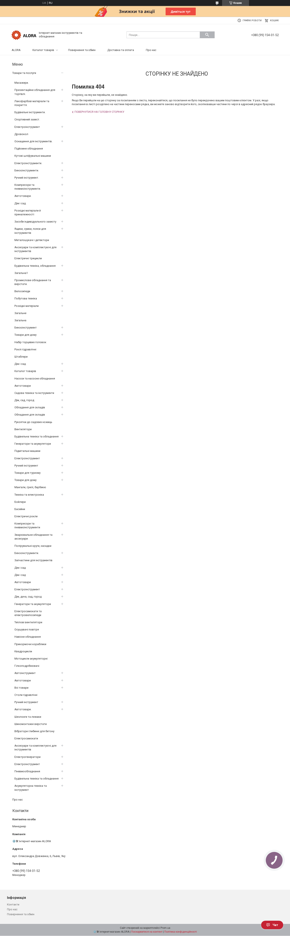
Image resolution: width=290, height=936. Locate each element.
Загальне (20, 313)
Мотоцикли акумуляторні (31, 658)
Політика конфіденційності (180, 931)
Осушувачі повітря (26, 629)
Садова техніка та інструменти (34, 393)
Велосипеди (22, 291)
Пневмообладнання (27, 771)
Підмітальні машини (27, 450)
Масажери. (21, 82)
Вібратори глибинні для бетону (34, 731)
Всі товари (21, 687)
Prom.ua (165, 927)
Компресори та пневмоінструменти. (27, 186)
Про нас (151, 50)
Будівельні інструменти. (29, 112)
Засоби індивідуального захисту (35, 221)
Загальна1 (21, 273)
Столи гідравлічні (25, 694)
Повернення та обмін (82, 50)
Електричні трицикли (28, 258)
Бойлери (20, 501)
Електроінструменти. (28, 163)
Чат (275, 925)
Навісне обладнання (27, 636)
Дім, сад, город (24, 400)
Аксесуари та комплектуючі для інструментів (35, 249)
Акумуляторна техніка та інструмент (30, 787)
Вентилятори (23, 429)
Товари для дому (25, 334)
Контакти (13, 904)
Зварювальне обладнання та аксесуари (33, 536)
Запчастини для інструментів (33, 560)
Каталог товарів (43, 50)
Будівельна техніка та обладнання (36, 436)
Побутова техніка (25, 298)
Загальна (20, 320)
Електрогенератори (27, 756)
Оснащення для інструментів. (33, 141)
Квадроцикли (23, 651)
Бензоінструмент (25, 327)
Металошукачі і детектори (31, 240)
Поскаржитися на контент (146, 931)
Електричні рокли (26, 516)
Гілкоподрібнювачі (26, 665)
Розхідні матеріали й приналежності (27, 212)
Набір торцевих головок (30, 342)
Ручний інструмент (26, 465)
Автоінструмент (25, 673)
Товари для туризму (27, 472)
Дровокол (21, 134)
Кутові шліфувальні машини (32, 155)
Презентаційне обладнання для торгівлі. (34, 91)
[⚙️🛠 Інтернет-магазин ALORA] (24, 34)
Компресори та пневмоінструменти (27, 525)
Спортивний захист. (27, 119)
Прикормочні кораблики (30, 644)
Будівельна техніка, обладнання (35, 265)
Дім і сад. (20, 203)
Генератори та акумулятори (32, 443)
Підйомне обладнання (28, 148)
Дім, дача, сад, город (28, 596)
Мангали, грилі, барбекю (30, 487)
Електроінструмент (27, 126)
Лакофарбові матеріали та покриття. (31, 103)
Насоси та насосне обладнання (34, 378)
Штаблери (21, 356)
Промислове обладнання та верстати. (32, 282)
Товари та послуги (24, 73)
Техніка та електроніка (29, 494)
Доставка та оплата (120, 50)
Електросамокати (26, 738)
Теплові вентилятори (28, 622)
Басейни (19, 509)
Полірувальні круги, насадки (32, 545)
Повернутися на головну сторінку (99, 111)
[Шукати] (207, 34)
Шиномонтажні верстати (30, 724)
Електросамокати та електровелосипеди (28, 613)
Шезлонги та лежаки (27, 716)
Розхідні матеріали (26, 305)
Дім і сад (20, 567)
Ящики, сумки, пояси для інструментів (30, 230)
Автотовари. (22, 195)
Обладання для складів (29, 407)
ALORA (16, 50)
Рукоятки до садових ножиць (33, 422)
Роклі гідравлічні (25, 349)
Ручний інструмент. (26, 177)
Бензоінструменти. (26, 170)
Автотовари (22, 385)
